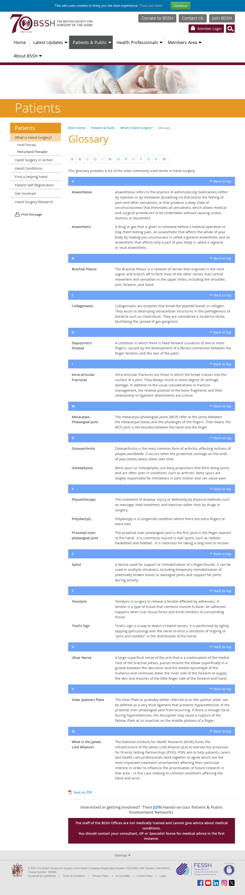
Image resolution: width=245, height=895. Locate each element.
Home (20, 42)
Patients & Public (90, 42)
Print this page (31, 214)
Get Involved (25, 193)
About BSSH (26, 56)
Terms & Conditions (74, 875)
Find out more (150, 5)
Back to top (222, 181)
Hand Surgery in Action (34, 159)
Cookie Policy (145, 875)
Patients (25, 128)
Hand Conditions (28, 168)
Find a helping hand (31, 176)
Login (209, 28)
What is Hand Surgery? (136, 128)
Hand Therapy (26, 145)
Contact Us (193, 18)
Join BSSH (222, 18)
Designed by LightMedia (42, 875)
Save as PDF (82, 792)
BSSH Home (76, 128)
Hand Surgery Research (34, 201)
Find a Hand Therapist (32, 152)
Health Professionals (137, 42)
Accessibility (123, 875)
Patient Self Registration (34, 185)
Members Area (182, 42)
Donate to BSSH (157, 18)
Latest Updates (48, 42)
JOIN (157, 807)
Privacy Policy (100, 875)
